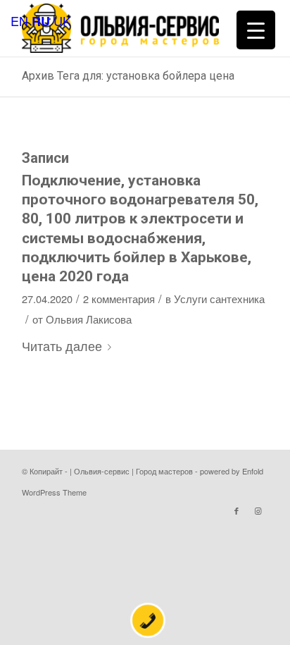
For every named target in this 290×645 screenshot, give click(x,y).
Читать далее (62, 345)
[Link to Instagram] (257, 510)
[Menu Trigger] (256, 30)
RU (41, 21)
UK (62, 20)
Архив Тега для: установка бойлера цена (128, 75)
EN (19, 20)
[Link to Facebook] (236, 510)
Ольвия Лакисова (89, 319)
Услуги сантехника (219, 298)
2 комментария (119, 298)
